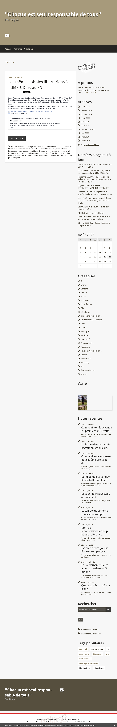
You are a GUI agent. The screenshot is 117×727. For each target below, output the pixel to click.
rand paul (16, 157)
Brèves (84, 285)
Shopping (85, 362)
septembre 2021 (88, 129)
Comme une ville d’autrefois (90, 206)
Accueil (8, 48)
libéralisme (99, 668)
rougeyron (64, 155)
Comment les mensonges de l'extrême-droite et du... (96, 459)
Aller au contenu (7, 2)
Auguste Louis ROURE (87, 185)
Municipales (86, 331)
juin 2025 (85, 121)
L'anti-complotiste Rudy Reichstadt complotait (95, 478)
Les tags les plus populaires (73, 719)
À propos (28, 48)
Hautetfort (62, 716)
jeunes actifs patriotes (50, 153)
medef (34, 149)
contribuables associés (46, 149)
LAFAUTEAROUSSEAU (99, 173)
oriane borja (84, 654)
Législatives (86, 312)
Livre (83, 323)
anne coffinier (61, 149)
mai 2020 (85, 137)
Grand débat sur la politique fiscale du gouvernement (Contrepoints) (31, 119)
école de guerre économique (36, 155)
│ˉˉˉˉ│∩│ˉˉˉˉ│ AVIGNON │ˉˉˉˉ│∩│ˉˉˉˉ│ (94, 188)
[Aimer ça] (8, 131)
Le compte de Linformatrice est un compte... (95, 512)
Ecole (83, 296)
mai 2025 (85, 125)
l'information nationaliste (92, 219)
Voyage (84, 374)
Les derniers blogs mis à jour (44, 719)
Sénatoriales (86, 358)
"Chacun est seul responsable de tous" (53, 14)
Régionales (85, 347)
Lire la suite (18, 138)
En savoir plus (91, 725)
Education (85, 300)
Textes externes (87, 370)
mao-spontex (18, 155)
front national (85, 658)
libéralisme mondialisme (91, 315)
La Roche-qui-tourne (103, 194)
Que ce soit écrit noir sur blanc (95, 587)
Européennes (86, 304)
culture (84, 292)
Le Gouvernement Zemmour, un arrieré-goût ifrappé (95, 568)
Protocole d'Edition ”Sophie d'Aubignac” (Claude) (93, 193)
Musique (84, 335)
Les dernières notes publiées (59, 719)
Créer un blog (55, 716)
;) (81, 281)
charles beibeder (24, 149)
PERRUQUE (83, 213)
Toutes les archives (90, 145)
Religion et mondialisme (91, 350)
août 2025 (85, 118)
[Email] (7, 35)
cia (107, 654)
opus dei (83, 649)
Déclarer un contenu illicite (32, 722)
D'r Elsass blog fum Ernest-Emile (93, 201)
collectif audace (34, 153)
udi (69, 151)
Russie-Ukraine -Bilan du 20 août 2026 (94, 216)
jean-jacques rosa (25, 151)
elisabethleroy (98, 213)
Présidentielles (87, 343)
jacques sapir (13, 151)
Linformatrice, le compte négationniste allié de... (95, 446)
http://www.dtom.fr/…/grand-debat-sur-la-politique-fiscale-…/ (30, 111)
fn (9, 153)
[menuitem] (9, 49)
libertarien (97, 654)
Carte (82, 383)
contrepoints (48, 151)
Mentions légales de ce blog (46, 722)
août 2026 (85, 106)
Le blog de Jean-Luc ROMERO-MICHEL (95, 180)
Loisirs (83, 327)
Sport (83, 366)
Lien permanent (17, 146)
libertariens (37, 151)
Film (82, 308)
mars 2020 (85, 140)
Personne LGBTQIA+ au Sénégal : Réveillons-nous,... (94, 178)
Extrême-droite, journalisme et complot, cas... (95, 549)
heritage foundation (88, 663)
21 (105, 257)
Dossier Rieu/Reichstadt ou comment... (95, 495)
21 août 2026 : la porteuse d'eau (91, 223)
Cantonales (85, 288)
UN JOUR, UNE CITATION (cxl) (91, 164)
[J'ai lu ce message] (115, 725)
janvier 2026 (86, 114)
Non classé (85, 339)
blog (90, 722)
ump (65, 151)
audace (25, 153)
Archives (18, 48)
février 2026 (86, 110)
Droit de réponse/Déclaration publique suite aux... (95, 531)
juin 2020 (85, 133)
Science (84, 354)
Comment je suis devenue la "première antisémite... (96, 429)
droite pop (58, 151)
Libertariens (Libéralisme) (47, 146)
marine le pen (16, 153)
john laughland (53, 155)
